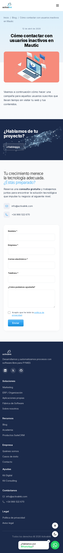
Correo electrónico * (18, 259)
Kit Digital (7, 475)
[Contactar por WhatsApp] (55, 545)
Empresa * (13, 245)
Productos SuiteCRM (13, 435)
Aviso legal (8, 523)
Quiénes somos (10, 451)
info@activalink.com (22, 206)
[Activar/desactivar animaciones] (55, 526)
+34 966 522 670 (21, 214)
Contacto (7, 461)
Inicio (6, 17)
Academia (7, 429)
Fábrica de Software (13, 403)
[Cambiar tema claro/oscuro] (55, 534)
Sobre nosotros (10, 408)
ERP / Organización (12, 392)
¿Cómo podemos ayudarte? (21, 287)
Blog (14, 17)
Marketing (7, 387)
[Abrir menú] (57, 5)
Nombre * (12, 231)
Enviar (15, 323)
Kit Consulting (9, 480)
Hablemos (14, 146)
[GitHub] (21, 370)
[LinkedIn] (5, 370)
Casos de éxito (10, 456)
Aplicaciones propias (13, 397)
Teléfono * (13, 273)
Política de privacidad (13, 517)
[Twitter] (13, 370)
